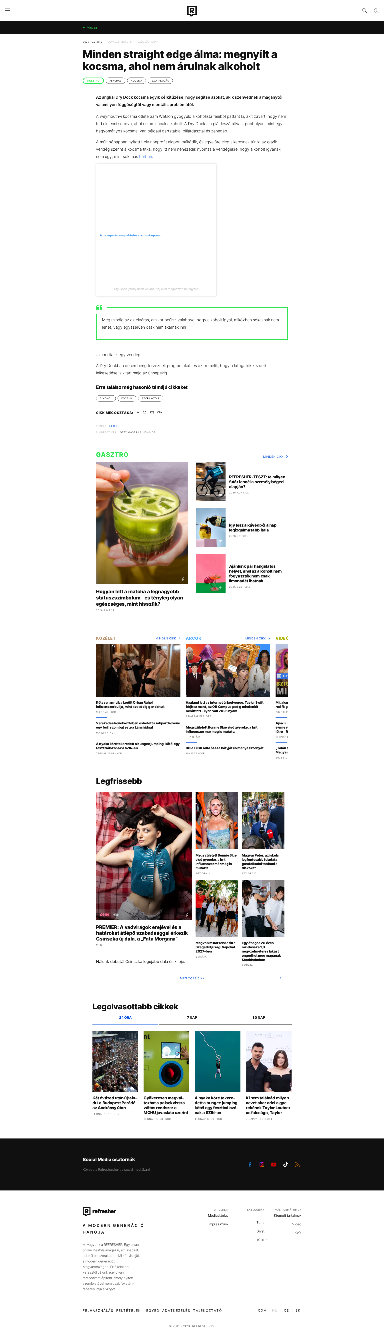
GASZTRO (93, 80)
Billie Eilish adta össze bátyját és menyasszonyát (224, 748)
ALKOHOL (116, 80)
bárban (145, 156)
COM (262, 1310)
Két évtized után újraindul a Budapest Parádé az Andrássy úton (114, 1103)
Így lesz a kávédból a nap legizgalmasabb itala (253, 527)
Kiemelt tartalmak (287, 1215)
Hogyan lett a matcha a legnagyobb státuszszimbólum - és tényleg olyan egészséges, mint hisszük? (139, 598)
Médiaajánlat (218, 1215)
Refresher (220, 1209)
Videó (282, 638)
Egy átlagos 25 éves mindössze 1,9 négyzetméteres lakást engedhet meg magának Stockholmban (261, 951)
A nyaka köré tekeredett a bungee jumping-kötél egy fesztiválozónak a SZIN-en (138, 746)
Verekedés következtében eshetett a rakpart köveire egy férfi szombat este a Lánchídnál (138, 725)
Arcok (194, 638)
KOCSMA (136, 80)
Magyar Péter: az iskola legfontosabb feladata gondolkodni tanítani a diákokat (260, 861)
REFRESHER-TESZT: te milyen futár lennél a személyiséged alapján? (257, 482)
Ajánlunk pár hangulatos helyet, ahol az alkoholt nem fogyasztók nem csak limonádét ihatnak (255, 573)
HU (275, 1310)
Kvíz (298, 1233)
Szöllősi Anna (148, 41)
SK (298, 1310)
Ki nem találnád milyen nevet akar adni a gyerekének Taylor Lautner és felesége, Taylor (268, 1105)
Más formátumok (288, 1209)
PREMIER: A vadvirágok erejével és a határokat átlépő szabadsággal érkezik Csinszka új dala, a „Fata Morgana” (142, 933)
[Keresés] (361, 10)
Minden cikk (273, 456)
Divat (260, 1231)
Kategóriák (255, 1209)
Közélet (106, 638)
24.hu (113, 426)
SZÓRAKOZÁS (160, 80)
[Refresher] (192, 11)
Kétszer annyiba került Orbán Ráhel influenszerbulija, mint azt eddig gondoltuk (130, 704)
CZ (286, 1310)
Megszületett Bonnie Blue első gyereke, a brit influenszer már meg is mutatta (222, 729)
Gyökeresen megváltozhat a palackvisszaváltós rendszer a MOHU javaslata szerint (166, 1105)
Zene (260, 1222)
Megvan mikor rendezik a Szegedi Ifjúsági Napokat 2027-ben (216, 947)
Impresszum (218, 1224)
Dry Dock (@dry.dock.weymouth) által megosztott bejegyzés (156, 289)
